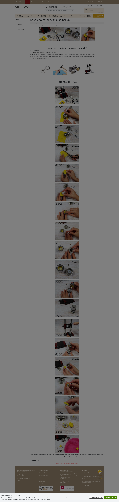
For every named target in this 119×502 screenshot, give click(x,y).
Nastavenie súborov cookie (96, 497)
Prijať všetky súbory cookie (111, 497)
